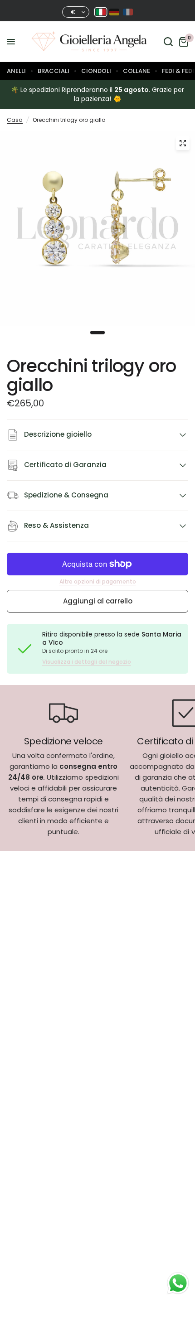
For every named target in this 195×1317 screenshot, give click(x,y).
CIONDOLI (96, 71)
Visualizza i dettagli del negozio (86, 662)
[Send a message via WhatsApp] (178, 1283)
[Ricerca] (168, 41)
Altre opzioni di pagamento (97, 581)
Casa (15, 120)
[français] (128, 12)
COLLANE (136, 71)
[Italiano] (101, 12)
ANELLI (16, 71)
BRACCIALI (53, 71)
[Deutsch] (114, 12)
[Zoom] (183, 143)
